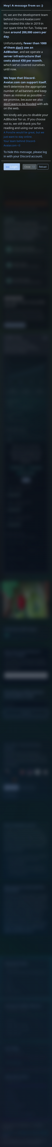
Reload (43, 166)
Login (13, 167)
